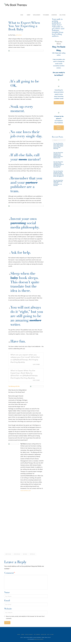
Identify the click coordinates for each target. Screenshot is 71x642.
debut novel (8, 554)
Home (18, 634)
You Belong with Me (14, 386)
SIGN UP (59, 102)
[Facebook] (5, 8)
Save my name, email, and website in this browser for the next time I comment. (25, 617)
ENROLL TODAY (59, 127)
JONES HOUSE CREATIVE (39, 639)
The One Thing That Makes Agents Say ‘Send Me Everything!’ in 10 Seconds (58, 183)
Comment (9, 573)
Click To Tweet (36, 364)
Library (22, 634)
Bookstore (43, 634)
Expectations (17, 554)
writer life (32, 554)
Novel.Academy (29, 634)
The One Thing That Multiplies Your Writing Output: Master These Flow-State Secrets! (58, 155)
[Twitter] (7, 8)
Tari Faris (25, 554)
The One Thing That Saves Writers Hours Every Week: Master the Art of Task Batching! (58, 146)
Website (8, 609)
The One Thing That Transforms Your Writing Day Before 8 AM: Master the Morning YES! (58, 164)
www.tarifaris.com (25, 490)
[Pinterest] (13, 8)
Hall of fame (50, 634)
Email (7, 601)
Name (7, 592)
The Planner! (37, 634)
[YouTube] (9, 8)
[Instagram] (11, 8)
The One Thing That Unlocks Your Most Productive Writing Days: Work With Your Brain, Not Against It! (58, 173)
